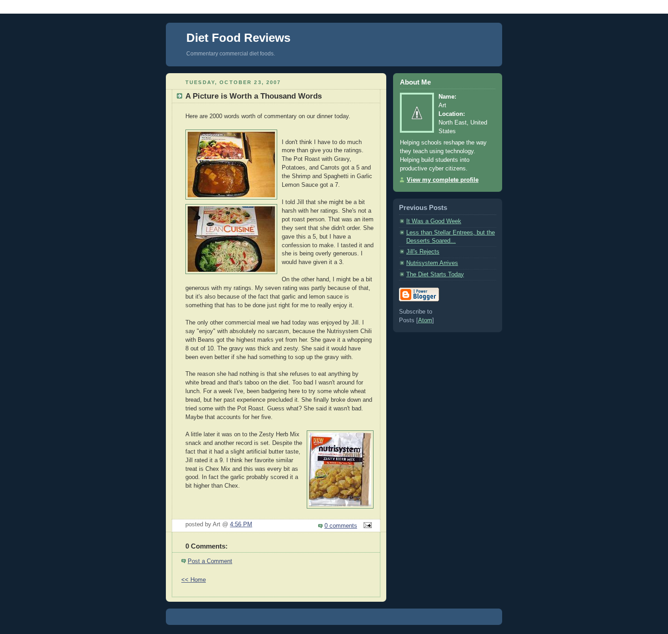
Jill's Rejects (422, 252)
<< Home (193, 580)
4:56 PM (241, 524)
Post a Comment (210, 561)
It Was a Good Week (433, 221)
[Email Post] (366, 526)
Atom (425, 320)
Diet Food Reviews (238, 38)
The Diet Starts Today (435, 274)
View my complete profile (443, 180)
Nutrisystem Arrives (432, 263)
